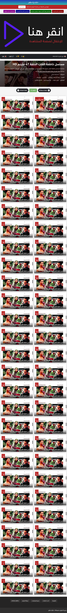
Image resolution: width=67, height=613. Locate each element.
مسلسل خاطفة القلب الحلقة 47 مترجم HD (38, 64)
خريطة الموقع (25, 601)
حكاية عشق (51, 610)
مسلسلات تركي (55, 74)
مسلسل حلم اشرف (58, 11)
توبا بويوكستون (47, 80)
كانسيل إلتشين (38, 80)
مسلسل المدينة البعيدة (23, 11)
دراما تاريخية (57, 77)
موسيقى (38, 77)
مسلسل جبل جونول (9, 11)
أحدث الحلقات (46, 601)
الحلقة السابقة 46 (44, 90)
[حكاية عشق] (33, 2)
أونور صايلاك (56, 80)
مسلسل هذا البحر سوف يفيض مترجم (41, 11)
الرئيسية (54, 601)
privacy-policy (15, 601)
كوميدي (44, 77)
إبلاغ (4, 56)
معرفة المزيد (21, 7)
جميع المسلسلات (35, 601)
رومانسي (50, 77)
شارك (11, 56)
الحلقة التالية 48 (22, 90)
